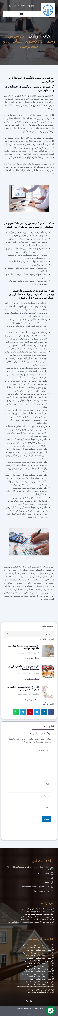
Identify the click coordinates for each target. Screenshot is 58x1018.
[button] (21, 14)
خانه (46, 36)
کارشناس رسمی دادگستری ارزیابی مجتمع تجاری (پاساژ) (23, 667)
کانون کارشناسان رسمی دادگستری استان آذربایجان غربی (23, 688)
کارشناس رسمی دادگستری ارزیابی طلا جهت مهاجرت (23, 647)
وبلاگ (33, 36)
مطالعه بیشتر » (32, 658)
